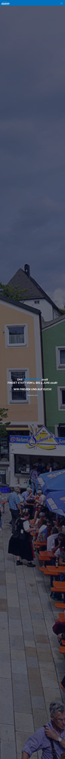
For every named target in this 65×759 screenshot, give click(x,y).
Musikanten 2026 (32, 395)
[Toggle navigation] (61, 3)
